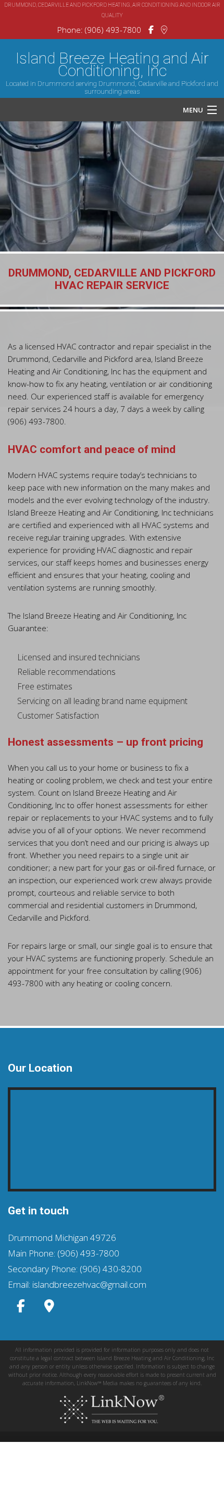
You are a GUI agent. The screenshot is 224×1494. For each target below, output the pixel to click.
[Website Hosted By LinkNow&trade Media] (112, 1409)
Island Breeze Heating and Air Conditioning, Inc (112, 64)
